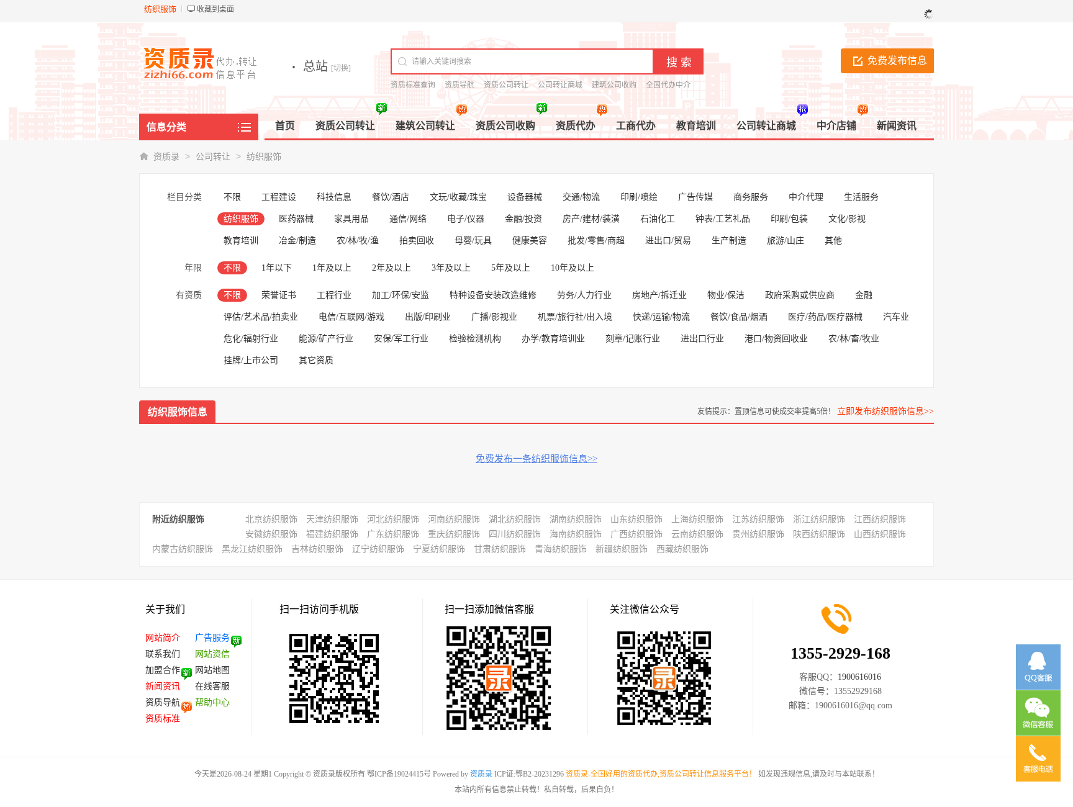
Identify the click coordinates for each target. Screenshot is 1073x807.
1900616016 (859, 677)
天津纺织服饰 (332, 519)
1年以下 (276, 268)
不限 (232, 197)
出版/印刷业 (428, 317)
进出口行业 (702, 338)
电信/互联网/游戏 (351, 317)
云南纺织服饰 (697, 534)
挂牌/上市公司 (251, 360)
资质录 (166, 156)
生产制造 (729, 240)
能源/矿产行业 (326, 338)
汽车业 (896, 317)
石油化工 (657, 218)
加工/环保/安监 (400, 295)
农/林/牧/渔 (358, 240)
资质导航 (459, 85)
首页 (285, 125)
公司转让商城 (560, 85)
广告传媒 (695, 197)
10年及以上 (572, 268)
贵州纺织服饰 (758, 534)
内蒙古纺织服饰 (182, 549)
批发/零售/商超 (596, 240)
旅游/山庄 (785, 240)
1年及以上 (331, 268)
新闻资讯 (162, 686)
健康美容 (529, 240)
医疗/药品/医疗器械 (825, 317)
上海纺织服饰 (697, 519)
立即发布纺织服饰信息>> (885, 411)
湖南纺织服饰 (576, 519)
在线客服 (212, 686)
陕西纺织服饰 (819, 534)
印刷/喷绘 (639, 197)
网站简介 (162, 637)
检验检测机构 (475, 338)
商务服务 (750, 197)
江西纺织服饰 (880, 519)
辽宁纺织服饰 (378, 549)
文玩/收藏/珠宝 (458, 197)
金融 (863, 295)
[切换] (341, 68)
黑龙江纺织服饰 (252, 549)
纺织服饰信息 (177, 412)
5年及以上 (510, 268)
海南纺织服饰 (576, 534)
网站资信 (212, 654)
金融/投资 (523, 218)
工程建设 (278, 197)
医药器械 (296, 218)
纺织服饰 (264, 156)
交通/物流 (581, 197)
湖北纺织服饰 (515, 519)
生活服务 (861, 197)
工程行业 (334, 295)
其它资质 (316, 360)
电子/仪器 (465, 218)
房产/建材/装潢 (591, 218)
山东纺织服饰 (636, 519)
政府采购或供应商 (800, 295)
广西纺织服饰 (636, 534)
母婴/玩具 (473, 240)
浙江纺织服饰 (819, 519)
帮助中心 (212, 702)
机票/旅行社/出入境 (575, 317)
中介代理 (806, 197)
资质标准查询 (413, 85)
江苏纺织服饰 (758, 519)
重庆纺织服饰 (454, 534)
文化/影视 (847, 218)
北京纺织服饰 (271, 519)
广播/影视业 (494, 317)
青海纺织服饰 (561, 549)
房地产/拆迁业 (659, 295)
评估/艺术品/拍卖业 (261, 317)
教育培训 (241, 240)
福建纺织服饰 (332, 534)
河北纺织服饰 (393, 519)
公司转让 (213, 156)
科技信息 (334, 197)
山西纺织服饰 (880, 534)
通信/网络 (408, 218)
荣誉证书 (278, 295)
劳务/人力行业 (584, 295)
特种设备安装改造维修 (493, 295)
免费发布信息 (897, 60)
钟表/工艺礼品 (722, 218)
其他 (833, 240)
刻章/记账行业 (632, 338)
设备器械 (524, 197)
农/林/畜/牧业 (853, 338)
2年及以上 (391, 268)
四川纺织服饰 (515, 534)
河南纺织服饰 (454, 519)
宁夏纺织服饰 (439, 549)
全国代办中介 (668, 85)
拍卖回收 (416, 240)
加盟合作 (162, 670)
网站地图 (212, 670)
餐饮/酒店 (390, 197)
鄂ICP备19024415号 (399, 774)
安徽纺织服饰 (271, 534)
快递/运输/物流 (661, 317)
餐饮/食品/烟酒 (738, 317)
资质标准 (162, 718)
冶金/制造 (297, 240)
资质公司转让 (506, 85)
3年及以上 (451, 268)
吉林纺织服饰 (317, 549)
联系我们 (162, 654)
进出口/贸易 (668, 240)
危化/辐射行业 (251, 338)
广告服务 (212, 637)
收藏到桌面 (215, 9)
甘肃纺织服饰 (500, 549)
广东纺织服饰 (393, 534)
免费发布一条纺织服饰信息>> (536, 459)
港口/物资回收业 (776, 338)
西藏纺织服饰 (682, 549)
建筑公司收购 (614, 85)
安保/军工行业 (401, 338)
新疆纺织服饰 (621, 549)
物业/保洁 (726, 295)
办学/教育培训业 (553, 338)
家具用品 (351, 218)
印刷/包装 (789, 218)
